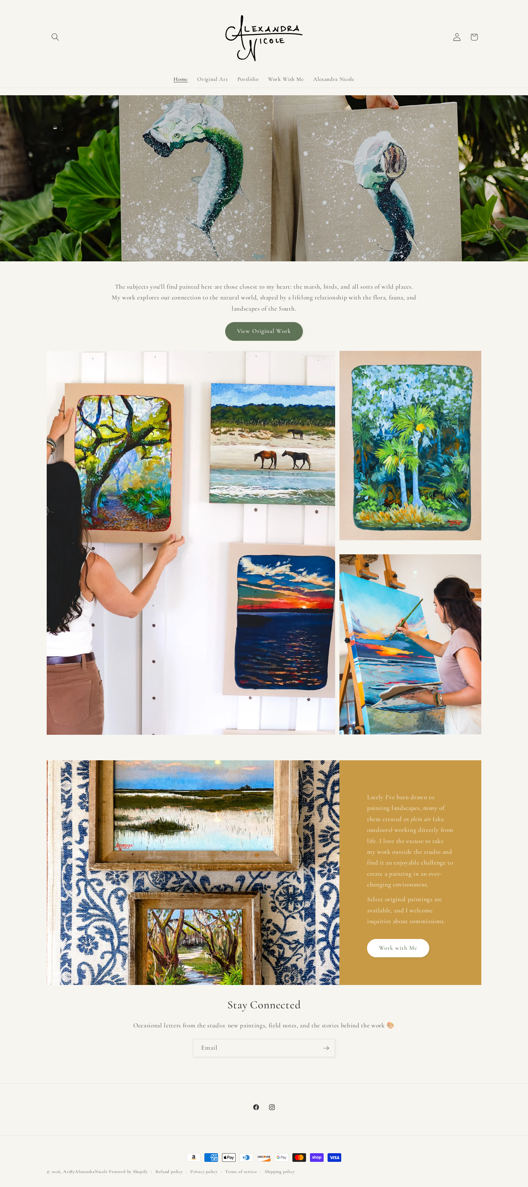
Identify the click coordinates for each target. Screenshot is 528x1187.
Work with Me (398, 948)
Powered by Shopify (128, 1171)
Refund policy (169, 1171)
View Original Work (264, 331)
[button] (55, 37)
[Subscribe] (326, 1048)
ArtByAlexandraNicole (85, 1171)
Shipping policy (280, 1171)
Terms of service (241, 1171)
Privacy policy (204, 1171)
